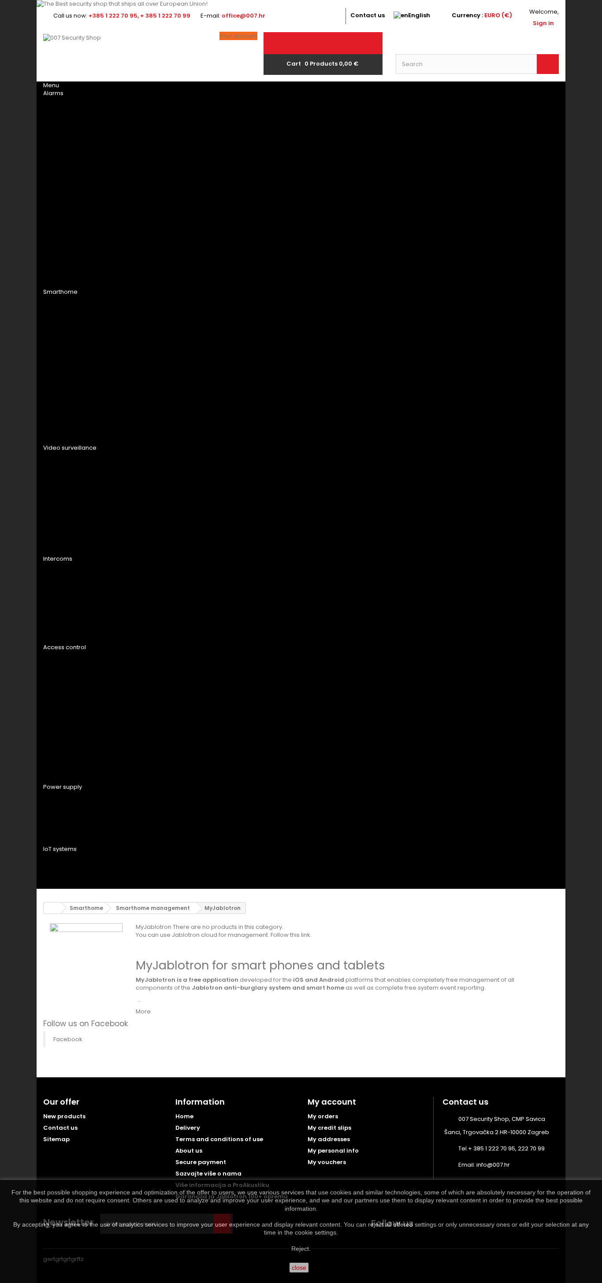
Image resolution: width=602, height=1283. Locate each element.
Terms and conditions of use (219, 1139)
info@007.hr (493, 1165)
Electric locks (74, 714)
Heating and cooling (84, 397)
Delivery (187, 1128)
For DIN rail (156, 186)
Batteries (65, 798)
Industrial (154, 837)
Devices (62, 860)
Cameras (64, 459)
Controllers (159, 137)
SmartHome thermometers (162, 400)
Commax (240, 586)
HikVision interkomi (80, 635)
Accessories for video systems (87, 511)
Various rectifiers (167, 892)
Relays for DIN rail (167, 364)
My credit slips (329, 1128)
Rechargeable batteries (72, 817)
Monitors (66, 547)
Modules (152, 121)
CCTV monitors (164, 547)
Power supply (160, 508)
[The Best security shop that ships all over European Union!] (301, 4)
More (143, 1011)
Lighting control (79, 413)
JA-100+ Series (160, 104)
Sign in (543, 23)
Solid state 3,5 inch (169, 492)
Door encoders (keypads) (76, 661)
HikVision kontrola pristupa (81, 772)
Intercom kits (72, 603)
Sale (56, 530)
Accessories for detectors (253, 277)
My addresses (329, 1139)
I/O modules (69, 186)
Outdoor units (163, 570)
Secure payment (200, 1162)
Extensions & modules (174, 635)
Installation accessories (70, 205)
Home (184, 1116)
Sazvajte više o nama (208, 1173)
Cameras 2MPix (162, 225)
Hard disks (67, 492)
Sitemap (56, 1139)
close (299, 1267)
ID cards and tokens (83, 752)
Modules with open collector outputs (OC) (171, 436)
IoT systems (60, 849)
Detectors (67, 170)
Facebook (67, 1039)
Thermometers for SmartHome (168, 384)
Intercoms (57, 559)
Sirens (59, 153)
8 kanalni (240, 508)
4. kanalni (241, 492)
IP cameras (243, 459)
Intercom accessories (86, 619)
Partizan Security (167, 459)
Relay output (71, 364)
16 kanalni (241, 524)
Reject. (301, 1248)
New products (64, 1116)
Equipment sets (74, 280)
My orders (323, 1116)
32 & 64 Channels (254, 540)
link (305, 935)
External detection (258, 257)
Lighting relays (162, 413)
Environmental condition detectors (262, 238)
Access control (64, 647)
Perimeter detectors (260, 218)
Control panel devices (87, 121)
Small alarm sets (165, 280)
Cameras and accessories (71, 228)
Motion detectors (257, 170)
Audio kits (154, 603)
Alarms (53, 93)
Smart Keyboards (166, 326)
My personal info (333, 1150)
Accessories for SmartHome (77, 432)
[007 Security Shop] (124, 56)
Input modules (73, 381)
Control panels (76, 104)
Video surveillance (70, 448)
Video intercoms (77, 586)
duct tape (154, 247)
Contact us (367, 15)
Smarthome (60, 292)
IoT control (71, 877)
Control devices (77, 137)
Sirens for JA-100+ (255, 153)
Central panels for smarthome (81, 306)
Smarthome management (70, 329)
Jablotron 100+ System (251, 140)
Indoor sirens (160, 153)
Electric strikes (75, 697)
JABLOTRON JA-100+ (168, 170)
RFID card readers (79, 681)
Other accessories (81, 247)
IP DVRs (237, 475)
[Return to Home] (52, 907)
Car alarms (68, 263)
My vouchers (327, 1162)
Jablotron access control (80, 733)
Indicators (68, 348)
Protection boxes (168, 619)
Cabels (149, 202)
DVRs (57, 475)
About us (188, 1150)
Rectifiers (65, 837)
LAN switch (156, 524)
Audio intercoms (77, 570)
